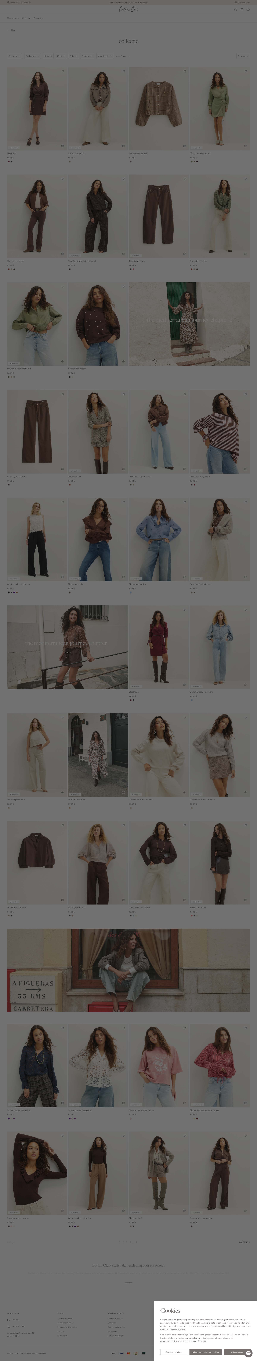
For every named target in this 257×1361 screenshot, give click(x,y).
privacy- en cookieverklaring (173, 1341)
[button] (248, 1353)
